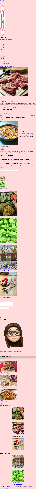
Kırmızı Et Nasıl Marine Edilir (18, 436)
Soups (3, 53)
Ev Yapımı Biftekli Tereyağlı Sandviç (5, 373)
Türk (3, 60)
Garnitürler (2, 49)
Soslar (3, 52)
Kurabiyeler (4, 54)
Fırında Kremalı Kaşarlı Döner (4, 401)
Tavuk (3, 45)
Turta (3, 55)
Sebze (3, 47)
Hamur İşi (4, 44)
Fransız (4, 61)
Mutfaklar (2, 58)
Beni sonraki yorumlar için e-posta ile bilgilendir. (8, 313)
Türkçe (7, 488)
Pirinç (3, 50)
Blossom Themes (24, 486)
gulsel (1, 101)
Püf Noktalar (3, 62)
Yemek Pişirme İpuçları (6, 63)
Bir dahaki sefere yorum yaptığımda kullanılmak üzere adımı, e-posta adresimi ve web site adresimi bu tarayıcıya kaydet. (17, 311)
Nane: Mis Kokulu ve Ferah (4, 270)
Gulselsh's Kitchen (4, 37)
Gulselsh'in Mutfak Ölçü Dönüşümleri (6, 297)
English (3, 488)
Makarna (4, 46)
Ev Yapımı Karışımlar (5, 64)
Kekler (4, 56)
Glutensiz (2, 57)
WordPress (30, 486)
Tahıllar (4, 51)
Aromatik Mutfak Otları (16, 467)
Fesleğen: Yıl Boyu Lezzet (4, 243)
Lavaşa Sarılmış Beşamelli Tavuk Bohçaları (6, 387)
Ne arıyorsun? (2, 3)
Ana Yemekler (3, 43)
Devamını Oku (2, 0)
